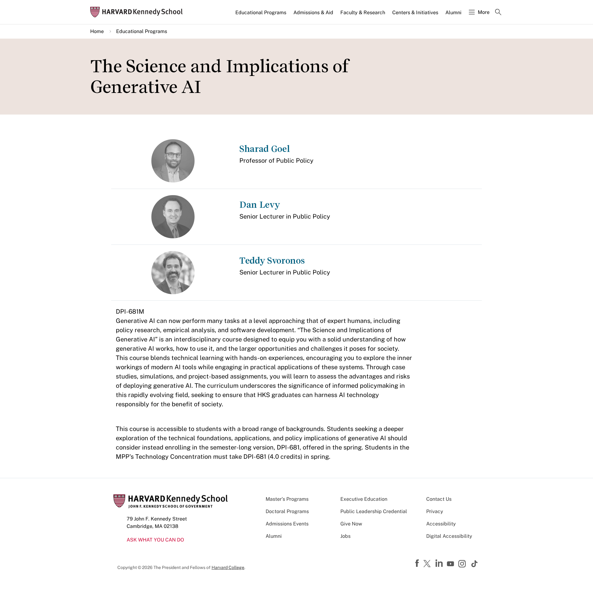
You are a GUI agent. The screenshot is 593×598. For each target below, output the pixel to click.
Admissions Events (287, 524)
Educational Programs (260, 12)
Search (498, 13)
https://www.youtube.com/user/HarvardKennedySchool (451, 564)
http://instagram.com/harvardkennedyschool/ (463, 564)
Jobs (345, 536)
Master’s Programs (287, 499)
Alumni (453, 12)
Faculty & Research (362, 12)
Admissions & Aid (313, 12)
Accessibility (441, 524)
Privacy (434, 511)
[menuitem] (261, 15)
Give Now (351, 524)
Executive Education (363, 499)
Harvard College (228, 567)
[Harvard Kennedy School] (138, 12)
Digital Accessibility (449, 536)
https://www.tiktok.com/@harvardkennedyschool (474, 563)
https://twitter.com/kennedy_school (428, 564)
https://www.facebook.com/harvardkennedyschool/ (418, 563)
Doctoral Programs (287, 511)
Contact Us (439, 499)
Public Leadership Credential (373, 511)
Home (97, 31)
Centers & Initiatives (415, 12)
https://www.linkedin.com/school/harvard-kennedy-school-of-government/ (439, 563)
